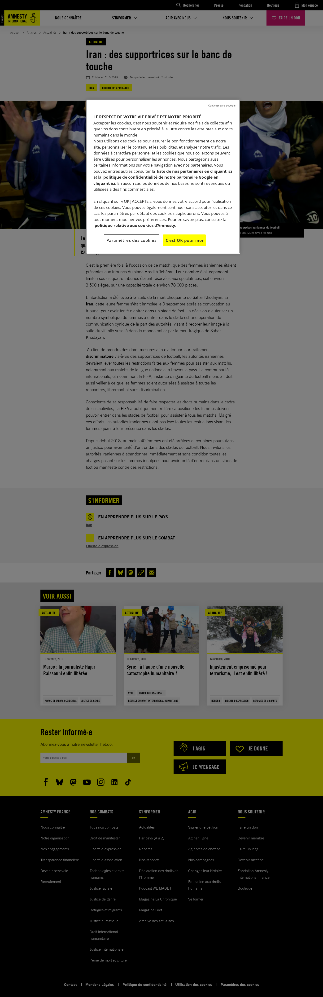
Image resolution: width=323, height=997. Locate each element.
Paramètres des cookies (131, 240)
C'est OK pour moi (184, 240)
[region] (163, 176)
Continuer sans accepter (222, 105)
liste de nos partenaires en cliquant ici (194, 171)
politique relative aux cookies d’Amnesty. (135, 225)
